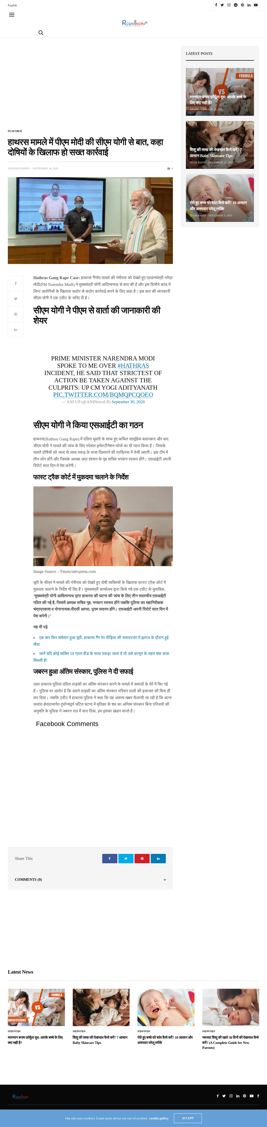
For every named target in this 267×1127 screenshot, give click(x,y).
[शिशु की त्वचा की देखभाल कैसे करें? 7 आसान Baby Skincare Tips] (220, 145)
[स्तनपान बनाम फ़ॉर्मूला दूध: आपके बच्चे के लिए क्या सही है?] (220, 92)
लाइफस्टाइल (14, 1031)
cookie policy (159, 1118)
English (12, 5)
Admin (194, 109)
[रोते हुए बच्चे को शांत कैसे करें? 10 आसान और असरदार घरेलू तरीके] (220, 198)
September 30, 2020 (128, 402)
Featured (15, 131)
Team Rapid (198, 162)
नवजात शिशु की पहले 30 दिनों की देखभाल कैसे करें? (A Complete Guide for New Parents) (230, 1043)
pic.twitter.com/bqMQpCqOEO (103, 394)
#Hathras (133, 365)
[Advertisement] (90, 86)
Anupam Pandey (19, 168)
